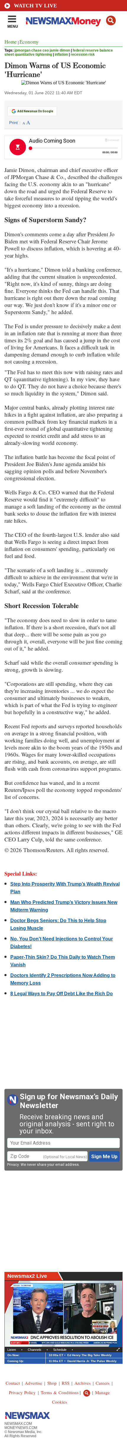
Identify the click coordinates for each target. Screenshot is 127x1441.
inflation (61, 54)
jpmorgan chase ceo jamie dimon (42, 50)
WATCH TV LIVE (35, 6)
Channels (34, 1349)
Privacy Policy (22, 1392)
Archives (82, 1383)
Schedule (59, 1349)
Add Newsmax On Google (35, 111)
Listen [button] (11, 1349)
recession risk (83, 54)
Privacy (13, 1165)
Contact (13, 1383)
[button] (111, 20)
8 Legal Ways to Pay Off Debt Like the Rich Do (61, 993)
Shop (52, 1383)
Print (13, 122)
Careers (103, 1383)
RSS (65, 1383)
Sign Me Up (104, 1156)
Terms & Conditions (60, 1392)
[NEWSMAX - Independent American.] (63, 21)
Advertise (33, 1383)
